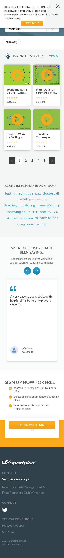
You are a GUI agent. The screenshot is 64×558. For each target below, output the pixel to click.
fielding (21, 224)
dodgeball (51, 193)
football (23, 199)
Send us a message (15, 479)
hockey (45, 211)
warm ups (41, 199)
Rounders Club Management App (25, 487)
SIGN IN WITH (32, 425)
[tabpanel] (32, 320)
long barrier (28, 218)
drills (55, 212)
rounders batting (46, 218)
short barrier (36, 224)
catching (18, 218)
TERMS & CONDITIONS (17, 519)
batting (9, 218)
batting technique (19, 193)
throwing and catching (19, 205)
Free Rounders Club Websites (23, 493)
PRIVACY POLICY (13, 525)
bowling (38, 194)
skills (35, 212)
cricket (32, 199)
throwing (41, 205)
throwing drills (18, 211)
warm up (53, 205)
